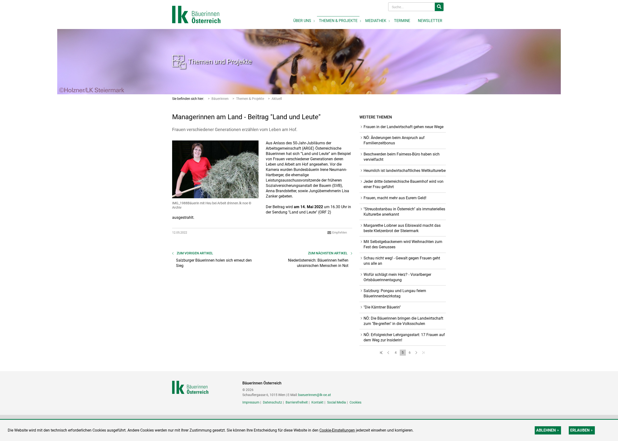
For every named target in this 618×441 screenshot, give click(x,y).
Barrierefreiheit (297, 402)
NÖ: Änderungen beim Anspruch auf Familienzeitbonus (394, 140)
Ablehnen (546, 430)
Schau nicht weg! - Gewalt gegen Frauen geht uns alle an (402, 261)
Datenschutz (272, 402)
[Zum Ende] (424, 353)
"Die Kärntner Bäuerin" (382, 307)
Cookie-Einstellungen (337, 430)
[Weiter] (417, 353)
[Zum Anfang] (382, 353)
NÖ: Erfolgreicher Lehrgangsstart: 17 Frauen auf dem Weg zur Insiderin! (404, 337)
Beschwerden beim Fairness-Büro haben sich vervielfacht (402, 157)
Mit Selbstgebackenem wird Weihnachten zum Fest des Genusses (403, 244)
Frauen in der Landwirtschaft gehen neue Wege (403, 127)
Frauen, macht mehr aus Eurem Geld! (395, 198)
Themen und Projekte (220, 62)
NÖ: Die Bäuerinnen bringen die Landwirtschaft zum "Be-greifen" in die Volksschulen (403, 321)
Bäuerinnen (220, 99)
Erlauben (580, 430)
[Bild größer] (215, 169)
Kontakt (317, 402)
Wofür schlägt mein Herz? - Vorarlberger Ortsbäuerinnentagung (397, 277)
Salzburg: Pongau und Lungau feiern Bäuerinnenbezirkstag (395, 293)
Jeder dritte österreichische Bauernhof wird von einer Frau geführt (403, 184)
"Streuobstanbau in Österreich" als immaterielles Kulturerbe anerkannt (404, 212)
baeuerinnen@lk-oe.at (314, 395)
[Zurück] (389, 353)
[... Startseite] (196, 14)
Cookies (355, 402)
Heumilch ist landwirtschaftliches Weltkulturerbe (405, 170)
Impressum (250, 402)
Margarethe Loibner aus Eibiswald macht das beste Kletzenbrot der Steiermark (402, 228)
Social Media (336, 402)
